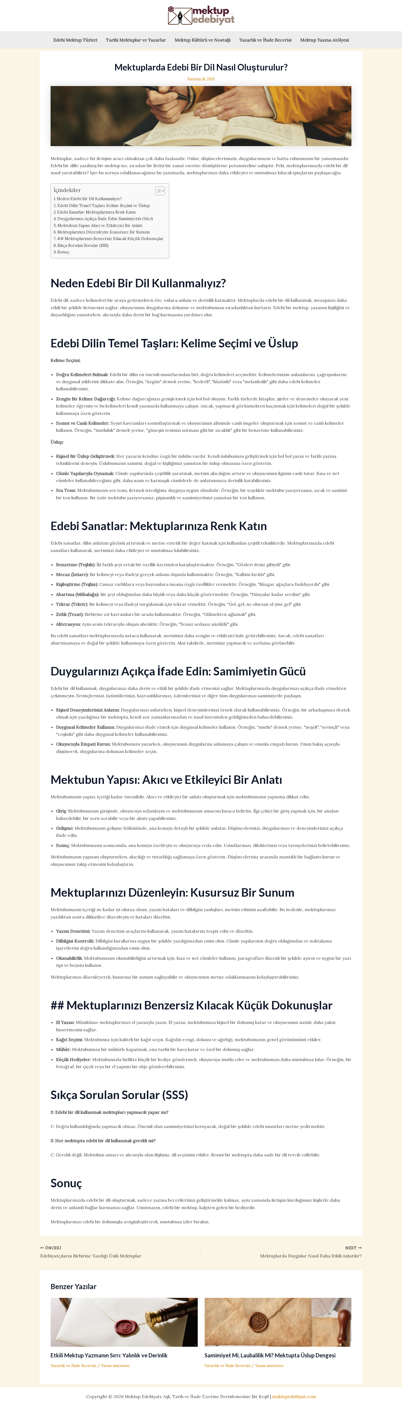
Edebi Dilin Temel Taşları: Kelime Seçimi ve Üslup (103, 205)
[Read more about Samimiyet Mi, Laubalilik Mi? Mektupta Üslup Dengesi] (278, 1322)
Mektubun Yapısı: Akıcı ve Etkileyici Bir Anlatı (100, 225)
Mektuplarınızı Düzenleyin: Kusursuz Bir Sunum (103, 232)
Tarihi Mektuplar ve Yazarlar (136, 40)
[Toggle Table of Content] (157, 191)
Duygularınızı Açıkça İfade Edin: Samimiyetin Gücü (105, 218)
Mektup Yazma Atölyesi (324, 40)
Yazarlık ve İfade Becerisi (265, 40)
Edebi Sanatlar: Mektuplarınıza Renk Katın (96, 212)
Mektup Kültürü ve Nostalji (203, 40)
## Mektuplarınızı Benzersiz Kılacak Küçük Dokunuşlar (110, 238)
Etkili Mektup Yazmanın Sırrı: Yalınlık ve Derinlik (109, 1355)
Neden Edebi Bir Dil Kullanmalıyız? (89, 198)
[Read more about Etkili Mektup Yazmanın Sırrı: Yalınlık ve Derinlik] (124, 1322)
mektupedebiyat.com (294, 1396)
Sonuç (63, 252)
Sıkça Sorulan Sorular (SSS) (83, 245)
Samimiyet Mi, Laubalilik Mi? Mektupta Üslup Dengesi (270, 1355)
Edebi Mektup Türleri (75, 40)
